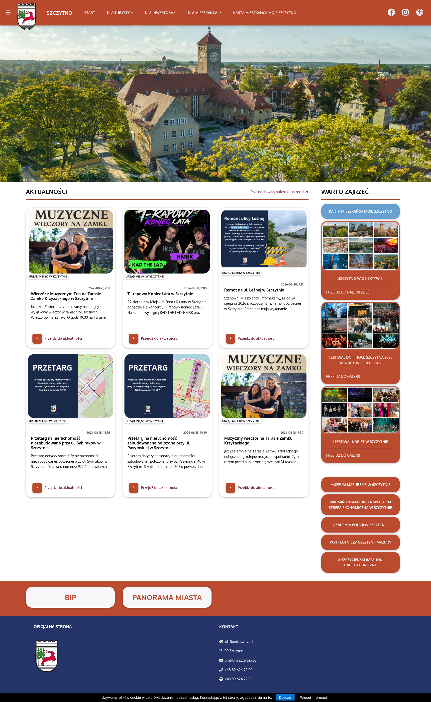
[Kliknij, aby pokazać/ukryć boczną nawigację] (10, 12)
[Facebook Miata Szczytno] (391, 12)
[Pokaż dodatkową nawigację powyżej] (419, 12)
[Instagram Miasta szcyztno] (405, 12)
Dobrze (285, 697)
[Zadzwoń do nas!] (222, 669)
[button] (32, 103)
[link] (120, 12)
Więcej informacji (313, 697)
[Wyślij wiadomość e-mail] (222, 660)
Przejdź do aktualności (62, 338)
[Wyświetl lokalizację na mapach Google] (222, 641)
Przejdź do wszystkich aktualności (278, 191)
